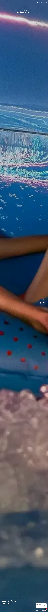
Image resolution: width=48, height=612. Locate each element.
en (46, 2)
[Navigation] (1, 2)
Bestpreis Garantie (42, 302)
